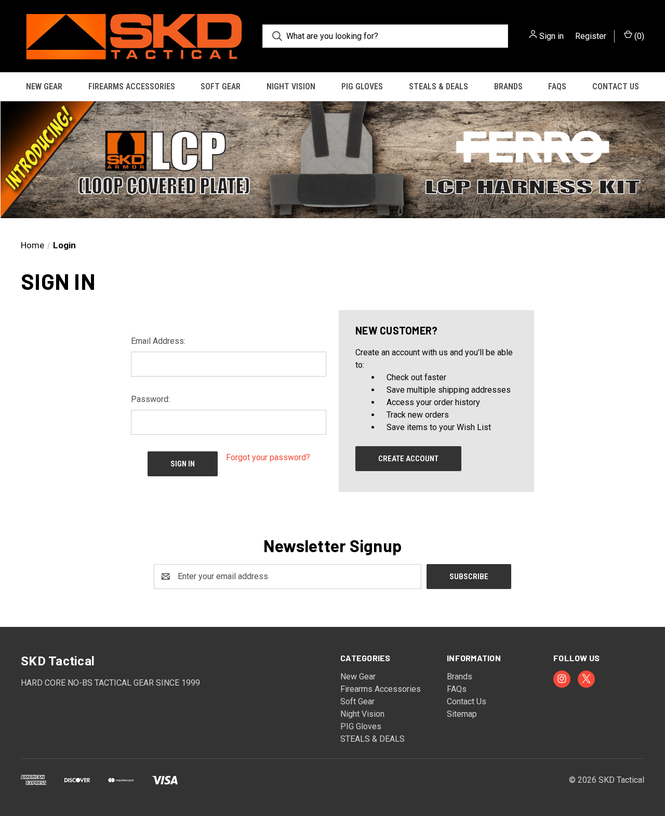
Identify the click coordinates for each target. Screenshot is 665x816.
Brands (508, 86)
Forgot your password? (268, 457)
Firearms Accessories (131, 86)
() (638, 36)
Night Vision (291, 86)
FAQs (557, 86)
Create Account (408, 458)
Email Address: (158, 341)
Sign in (551, 36)
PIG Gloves (362, 86)
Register (590, 36)
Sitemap (462, 714)
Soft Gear (221, 86)
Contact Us (615, 86)
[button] (332, 159)
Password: (150, 399)
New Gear (44, 86)
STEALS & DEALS (438, 86)
